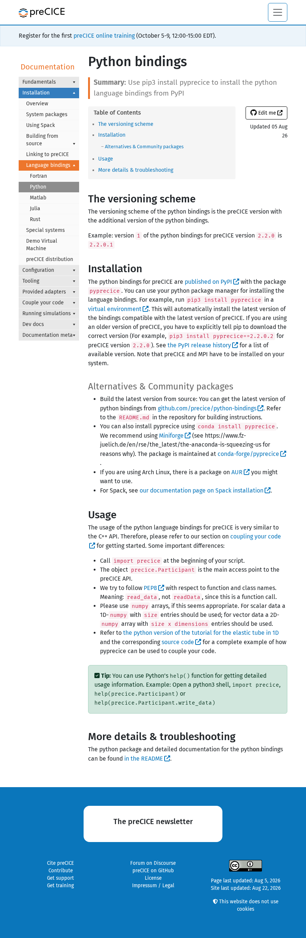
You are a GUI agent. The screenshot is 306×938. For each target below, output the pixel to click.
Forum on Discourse (153, 863)
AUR (237, 472)
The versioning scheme (125, 124)
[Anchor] (156, 123)
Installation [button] (36, 93)
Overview (37, 103)
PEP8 (150, 587)
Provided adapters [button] (44, 292)
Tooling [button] (30, 281)
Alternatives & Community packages (144, 146)
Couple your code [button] (43, 302)
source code (178, 642)
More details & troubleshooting (135, 170)
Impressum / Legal (153, 886)
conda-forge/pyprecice (248, 453)
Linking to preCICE (47, 154)
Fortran (38, 176)
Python (38, 187)
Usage (105, 159)
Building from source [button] (42, 140)
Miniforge (171, 435)
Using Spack (40, 125)
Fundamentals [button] (39, 82)
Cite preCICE (60, 863)
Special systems (45, 230)
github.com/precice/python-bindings (207, 408)
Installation (111, 135)
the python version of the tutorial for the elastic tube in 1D (201, 632)
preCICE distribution (49, 259)
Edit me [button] (266, 113)
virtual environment (114, 309)
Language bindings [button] (48, 165)
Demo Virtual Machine (41, 245)
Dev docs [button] (33, 324)
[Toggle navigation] (277, 12)
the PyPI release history (199, 345)
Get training (60, 886)
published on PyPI (208, 281)
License (153, 878)
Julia (35, 208)
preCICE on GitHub (153, 871)
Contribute (61, 871)
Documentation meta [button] (47, 335)
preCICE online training (104, 35)
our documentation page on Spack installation (201, 490)
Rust (35, 219)
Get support (60, 878)
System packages (47, 114)
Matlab (38, 198)
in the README (143, 758)
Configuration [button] (38, 270)
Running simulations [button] (46, 313)
